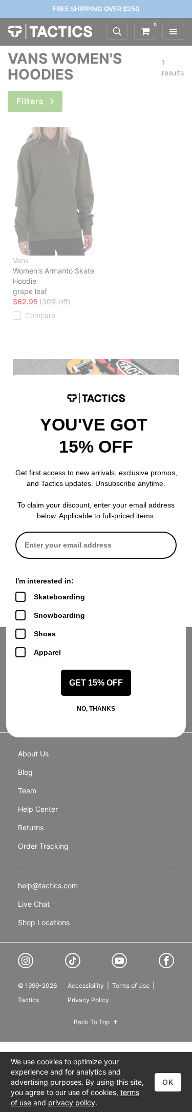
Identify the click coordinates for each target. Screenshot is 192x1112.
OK (168, 1082)
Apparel (47, 652)
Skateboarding (59, 597)
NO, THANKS (96, 708)
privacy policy (71, 1102)
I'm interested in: (44, 581)
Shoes (45, 634)
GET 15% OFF (96, 682)
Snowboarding (59, 615)
